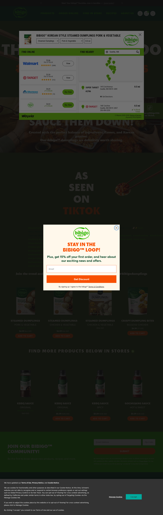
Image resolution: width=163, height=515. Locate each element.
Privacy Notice (38, 483)
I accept (134, 497)
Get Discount (81, 279)
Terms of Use (26, 483)
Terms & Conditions (96, 286)
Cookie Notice (53, 483)
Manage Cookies (115, 497)
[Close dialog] (116, 228)
